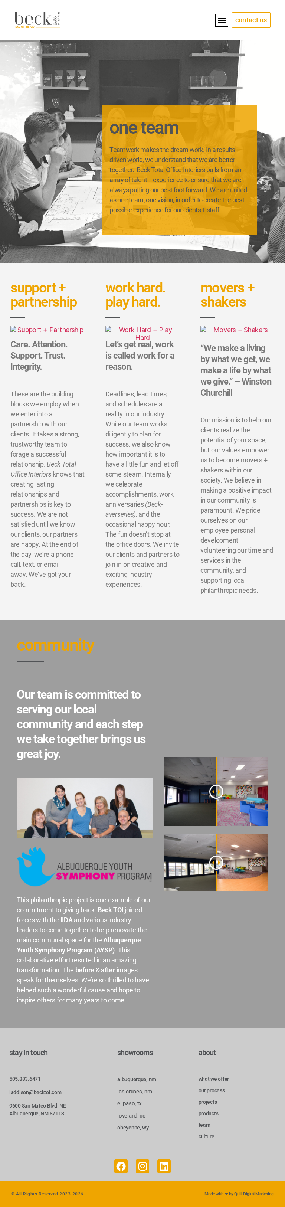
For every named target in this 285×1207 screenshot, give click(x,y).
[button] (221, 20)
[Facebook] (121, 1166)
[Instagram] (142, 1166)
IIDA (66, 920)
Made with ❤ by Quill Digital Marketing (239, 1194)
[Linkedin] (164, 1166)
